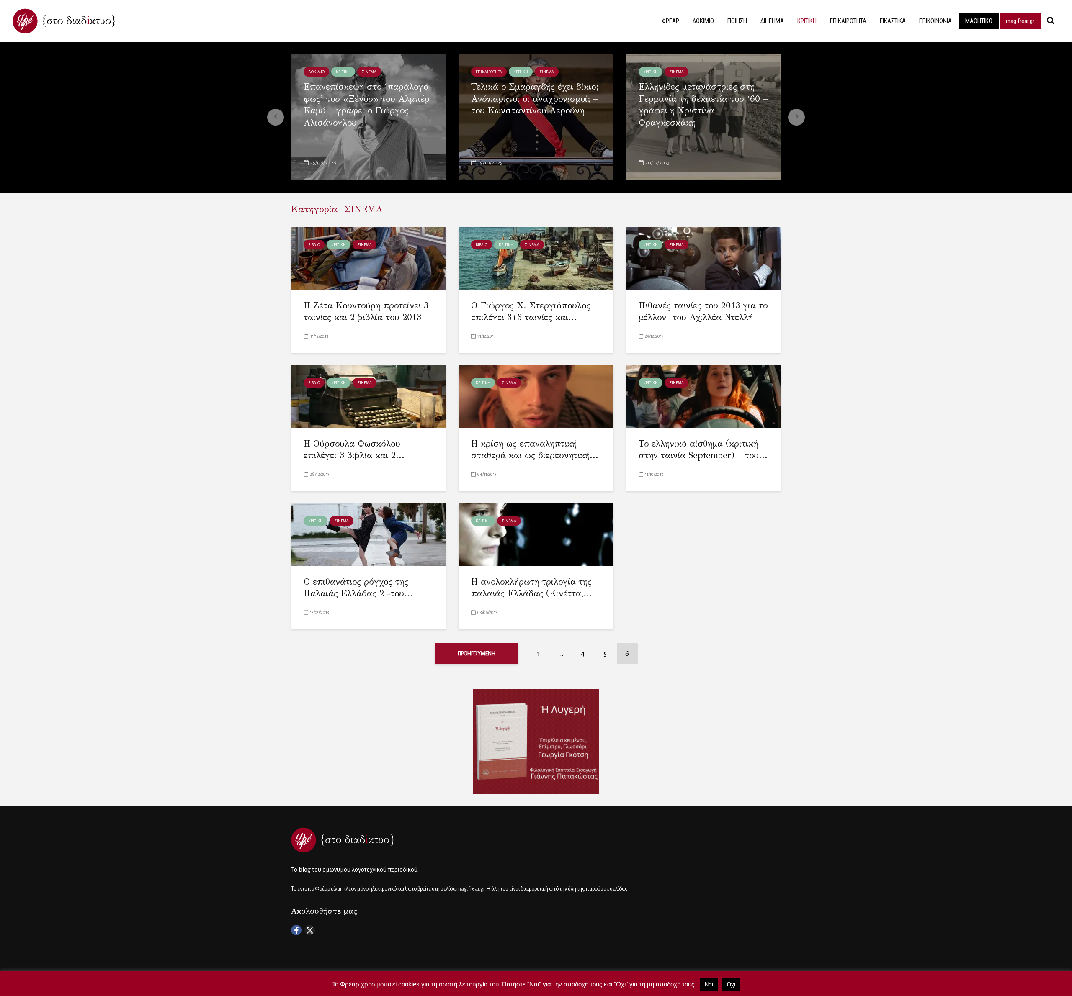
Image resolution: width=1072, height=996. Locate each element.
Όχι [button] (731, 984)
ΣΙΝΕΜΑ (369, 72)
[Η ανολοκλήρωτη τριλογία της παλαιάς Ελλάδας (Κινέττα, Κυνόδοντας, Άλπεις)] (536, 534)
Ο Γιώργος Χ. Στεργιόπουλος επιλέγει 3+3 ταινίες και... (530, 311)
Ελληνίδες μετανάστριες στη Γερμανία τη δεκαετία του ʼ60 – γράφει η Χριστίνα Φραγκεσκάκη (703, 104)
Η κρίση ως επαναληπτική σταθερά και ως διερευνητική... (534, 449)
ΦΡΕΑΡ (670, 21)
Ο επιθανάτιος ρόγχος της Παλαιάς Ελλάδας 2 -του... (358, 587)
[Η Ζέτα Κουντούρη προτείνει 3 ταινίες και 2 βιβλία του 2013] (368, 258)
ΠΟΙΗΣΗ (737, 21)
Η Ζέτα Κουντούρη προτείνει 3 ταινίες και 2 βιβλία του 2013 (366, 311)
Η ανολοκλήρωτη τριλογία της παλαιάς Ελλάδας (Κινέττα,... (531, 587)
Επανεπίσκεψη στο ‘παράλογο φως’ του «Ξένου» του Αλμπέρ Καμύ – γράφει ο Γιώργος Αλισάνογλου (367, 104)
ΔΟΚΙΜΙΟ (703, 21)
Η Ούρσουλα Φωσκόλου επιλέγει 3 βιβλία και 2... (354, 449)
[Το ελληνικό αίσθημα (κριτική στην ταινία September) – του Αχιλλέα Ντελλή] (703, 396)
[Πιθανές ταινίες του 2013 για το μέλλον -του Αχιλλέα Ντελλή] (703, 258)
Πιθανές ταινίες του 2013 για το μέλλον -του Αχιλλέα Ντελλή (703, 311)
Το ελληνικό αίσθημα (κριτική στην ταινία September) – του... (703, 449)
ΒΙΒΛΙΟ (314, 245)
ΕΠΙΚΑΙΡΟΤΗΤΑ (848, 21)
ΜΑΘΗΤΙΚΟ (978, 21)
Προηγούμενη (476, 654)
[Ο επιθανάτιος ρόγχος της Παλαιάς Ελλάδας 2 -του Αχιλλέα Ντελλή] (368, 534)
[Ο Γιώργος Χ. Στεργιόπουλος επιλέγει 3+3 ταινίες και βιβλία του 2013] (536, 258)
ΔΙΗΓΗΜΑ (772, 21)
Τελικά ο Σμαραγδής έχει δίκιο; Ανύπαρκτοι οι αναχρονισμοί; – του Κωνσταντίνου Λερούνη (535, 98)
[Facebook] (296, 930)
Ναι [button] (709, 984)
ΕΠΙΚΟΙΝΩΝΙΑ (935, 21)
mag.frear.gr (1020, 21)
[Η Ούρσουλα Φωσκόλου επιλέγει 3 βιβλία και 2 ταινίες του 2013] (368, 396)
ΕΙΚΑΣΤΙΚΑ (893, 21)
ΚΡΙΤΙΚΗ (807, 21)
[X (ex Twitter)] (309, 930)
